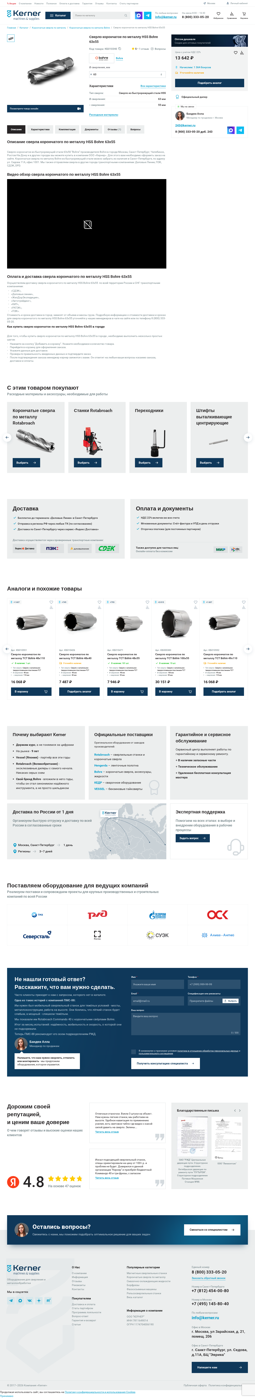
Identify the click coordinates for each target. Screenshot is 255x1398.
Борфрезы (133, 1285)
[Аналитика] (51, 607)
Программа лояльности (86, 1312)
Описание (16, 129)
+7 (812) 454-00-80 (210, 1290)
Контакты (111, 3)
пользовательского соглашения (156, 1053)
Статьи (76, 1324)
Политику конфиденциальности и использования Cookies (100, 1392)
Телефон (193, 977)
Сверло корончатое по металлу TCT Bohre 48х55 (123, 656)
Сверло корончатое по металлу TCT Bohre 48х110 (28, 656)
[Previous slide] (7, 437)
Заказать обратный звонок (209, 1277)
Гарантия (87, 3)
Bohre (119, 58)
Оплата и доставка (69, 3)
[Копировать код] (119, 49)
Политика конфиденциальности (228, 1385)
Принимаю (6, 1395)
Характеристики (40, 129)
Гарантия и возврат (84, 1320)
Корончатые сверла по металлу (146, 1277)
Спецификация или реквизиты (204, 993)
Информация (80, 1277)
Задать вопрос (189, 838)
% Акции (11, 3)
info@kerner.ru (166, 17)
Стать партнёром (82, 1308)
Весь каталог (135, 1297)
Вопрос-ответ (80, 1316)
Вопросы (135, 129)
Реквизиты (78, 1285)
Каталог (60, 15)
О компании (25, 3)
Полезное (51, 3)
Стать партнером (129, 3)
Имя (134, 977)
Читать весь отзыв (107, 1131)
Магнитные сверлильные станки (147, 1273)
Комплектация (67, 129)
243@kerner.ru (185, 125)
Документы (91, 129)
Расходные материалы (103, 114)
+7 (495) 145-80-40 (210, 1303)
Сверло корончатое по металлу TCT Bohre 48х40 (75, 656)
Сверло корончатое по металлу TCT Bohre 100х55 (172, 656)
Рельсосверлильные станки (144, 1293)
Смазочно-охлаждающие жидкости (148, 1281)
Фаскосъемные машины (142, 1289)
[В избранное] (51, 602)
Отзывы (99, 3)
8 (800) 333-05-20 (195, 17)
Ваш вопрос (137, 1010)
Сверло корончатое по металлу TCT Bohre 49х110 (220, 656)
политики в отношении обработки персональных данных (207, 1051)
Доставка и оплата (83, 1304)
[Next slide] (248, 437)
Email (134, 993)
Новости (38, 3)
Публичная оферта (195, 1385)
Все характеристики (153, 85)
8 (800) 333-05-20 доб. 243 (193, 131)
